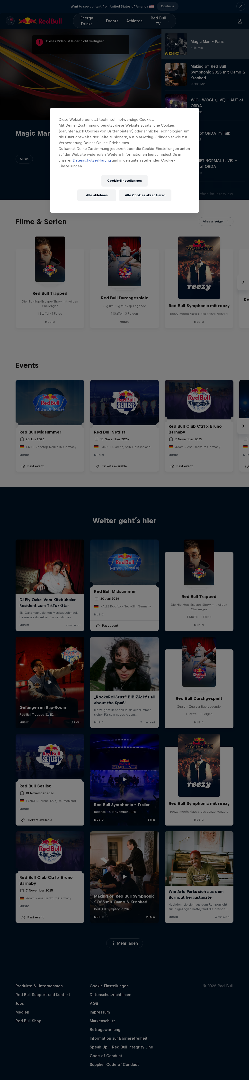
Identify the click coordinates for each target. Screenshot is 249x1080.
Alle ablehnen (97, 195)
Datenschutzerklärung (92, 160)
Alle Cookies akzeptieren (145, 195)
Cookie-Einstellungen (124, 180)
